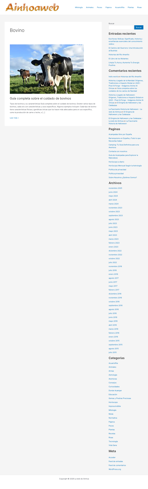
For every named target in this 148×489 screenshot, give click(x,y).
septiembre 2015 (115, 345)
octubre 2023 (114, 211)
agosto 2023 (114, 219)
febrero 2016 (114, 333)
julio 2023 (113, 223)
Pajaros (109, 7)
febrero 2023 (114, 243)
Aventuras (113, 379)
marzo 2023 (114, 239)
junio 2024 (113, 192)
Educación (113, 394)
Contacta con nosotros (118, 151)
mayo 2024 (113, 196)
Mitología (79, 7)
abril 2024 (113, 200)
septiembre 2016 (115, 305)
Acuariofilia (119, 7)
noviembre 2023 (115, 208)
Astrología (113, 375)
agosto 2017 (114, 278)
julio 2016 (113, 313)
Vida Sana (113, 445)
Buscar (111, 23)
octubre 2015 (114, 341)
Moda (111, 414)
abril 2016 (113, 325)
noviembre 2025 (115, 188)
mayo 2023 (113, 231)
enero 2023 (113, 247)
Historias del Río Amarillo (119, 54)
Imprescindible (115, 406)
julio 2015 (113, 352)
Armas (111, 371)
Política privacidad (116, 173)
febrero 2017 (114, 290)
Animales (90, 7)
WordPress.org (115, 469)
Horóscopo (113, 402)
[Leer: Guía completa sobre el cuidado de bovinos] (47, 69)
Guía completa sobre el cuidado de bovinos (40, 98)
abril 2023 (113, 235)
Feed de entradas (116, 461)
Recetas (112, 433)
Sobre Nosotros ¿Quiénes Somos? (123, 177)
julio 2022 (113, 262)
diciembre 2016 (115, 294)
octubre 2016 (114, 301)
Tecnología (113, 441)
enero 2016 (113, 337)
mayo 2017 (113, 286)
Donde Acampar (115, 390)
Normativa (113, 418)
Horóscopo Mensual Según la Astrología (125, 166)
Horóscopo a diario (116, 162)
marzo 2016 (113, 329)
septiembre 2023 (116, 215)
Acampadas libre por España (120, 134)
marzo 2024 (114, 204)
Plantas (131, 7)
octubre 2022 (114, 258)
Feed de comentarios (117, 465)
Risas (139, 7)
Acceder (112, 457)
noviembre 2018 (115, 266)
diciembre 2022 (115, 251)
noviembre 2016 (115, 298)
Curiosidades (114, 386)
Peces (99, 7)
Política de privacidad (117, 169)
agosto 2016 (114, 309)
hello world (113, 76)
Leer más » (14, 118)
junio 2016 (113, 317)
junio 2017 (113, 282)
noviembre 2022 (115, 255)
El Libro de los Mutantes (118, 59)
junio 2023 (113, 227)
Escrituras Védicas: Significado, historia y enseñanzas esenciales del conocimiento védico (125, 41)
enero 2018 (113, 274)
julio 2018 (113, 270)
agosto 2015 (114, 348)
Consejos (112, 383)
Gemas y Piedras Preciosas (120, 398)
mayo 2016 (113, 321)
